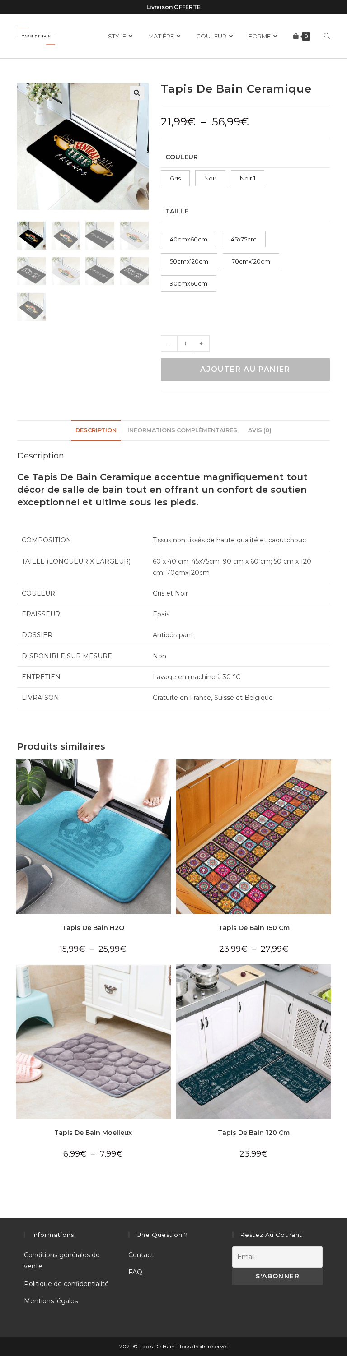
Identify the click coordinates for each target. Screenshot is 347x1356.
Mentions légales (51, 1301)
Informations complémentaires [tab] (182, 430)
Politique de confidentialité (66, 1284)
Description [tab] (96, 430)
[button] (137, 93)
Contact (141, 1255)
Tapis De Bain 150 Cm (254, 928)
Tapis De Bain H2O (93, 928)
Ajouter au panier (245, 369)
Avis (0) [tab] (260, 430)
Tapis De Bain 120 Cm (254, 1133)
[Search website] (327, 36)
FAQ (135, 1272)
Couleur (181, 157)
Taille (176, 211)
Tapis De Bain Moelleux (93, 1133)
